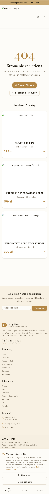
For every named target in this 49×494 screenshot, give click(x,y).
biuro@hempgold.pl (12, 423)
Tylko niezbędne (24, 482)
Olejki (4, 354)
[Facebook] (4, 341)
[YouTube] (17, 341)
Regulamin (6, 399)
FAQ (3, 403)
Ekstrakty (5, 358)
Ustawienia (26, 475)
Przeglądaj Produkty (26, 93)
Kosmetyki (6, 368)
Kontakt (5, 406)
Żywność (5, 371)
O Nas (4, 386)
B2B (3, 389)
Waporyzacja (7, 364)
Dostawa (5, 393)
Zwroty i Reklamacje (10, 396)
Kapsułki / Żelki (8, 361)
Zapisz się (39, 308)
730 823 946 (33, 3)
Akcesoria (6, 374)
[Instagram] (11, 341)
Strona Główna (26, 85)
